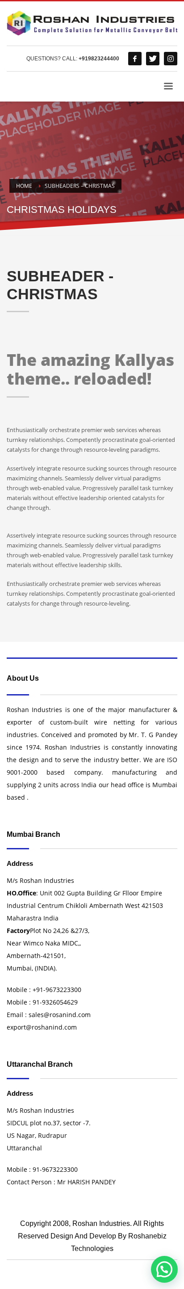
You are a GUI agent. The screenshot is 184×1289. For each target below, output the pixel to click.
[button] (164, 1269)
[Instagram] (170, 58)
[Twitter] (152, 58)
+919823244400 (99, 58)
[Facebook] (135, 58)
